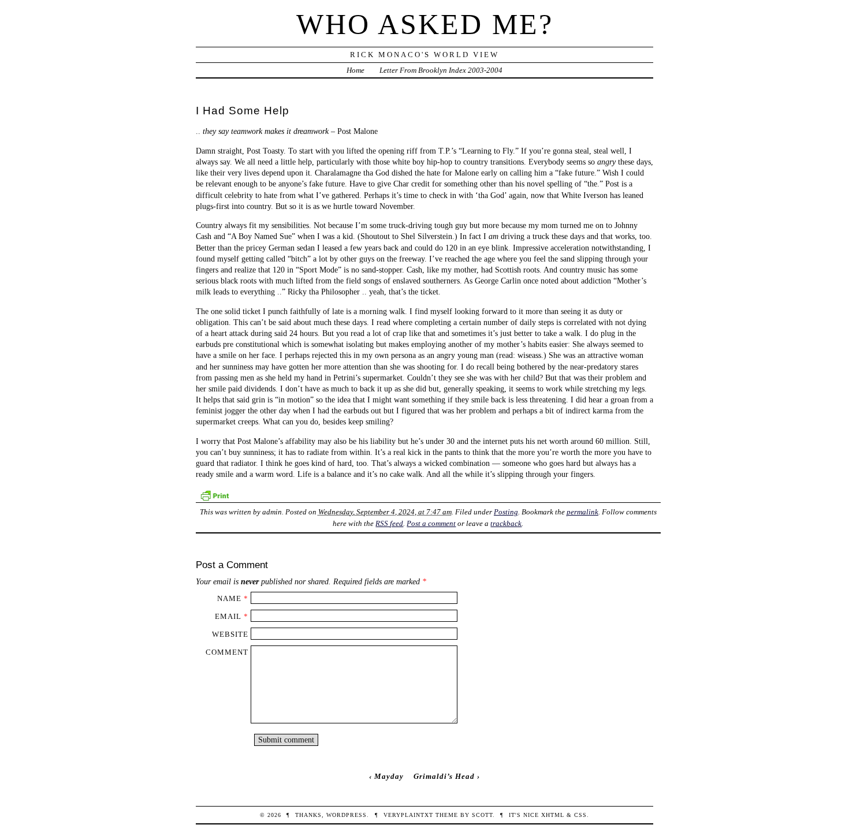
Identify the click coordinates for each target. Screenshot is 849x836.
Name (229, 598)
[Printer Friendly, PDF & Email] (214, 494)
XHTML (552, 815)
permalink (582, 511)
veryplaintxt (408, 815)
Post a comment (431, 523)
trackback (506, 523)
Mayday (389, 776)
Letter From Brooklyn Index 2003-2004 (440, 70)
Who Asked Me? (424, 24)
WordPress (346, 815)
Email (228, 616)
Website (230, 634)
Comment (227, 652)
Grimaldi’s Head (444, 776)
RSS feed (389, 523)
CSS (580, 815)
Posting (506, 511)
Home (355, 70)
